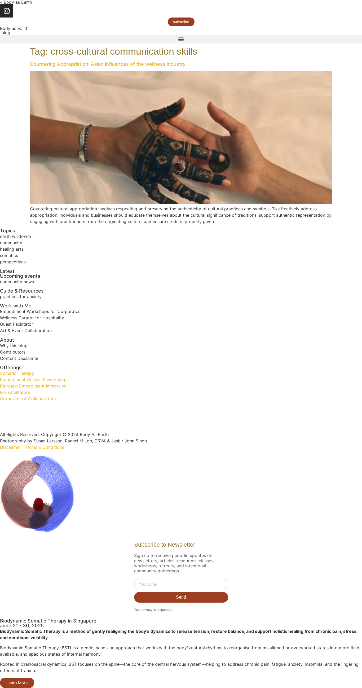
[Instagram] (6, 11)
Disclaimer (10, 447)
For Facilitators (15, 392)
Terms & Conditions (44, 447)
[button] (181, 39)
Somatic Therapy (17, 373)
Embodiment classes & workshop (33, 379)
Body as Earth (14, 28)
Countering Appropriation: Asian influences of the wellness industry (108, 64)
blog (5, 32)
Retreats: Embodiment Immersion (33, 386)
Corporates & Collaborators (28, 398)
